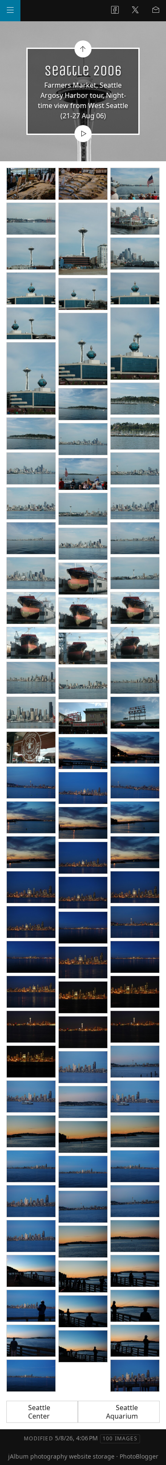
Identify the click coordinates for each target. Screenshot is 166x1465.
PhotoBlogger (139, 1456)
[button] (13, 1452)
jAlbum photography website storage (61, 1456)
